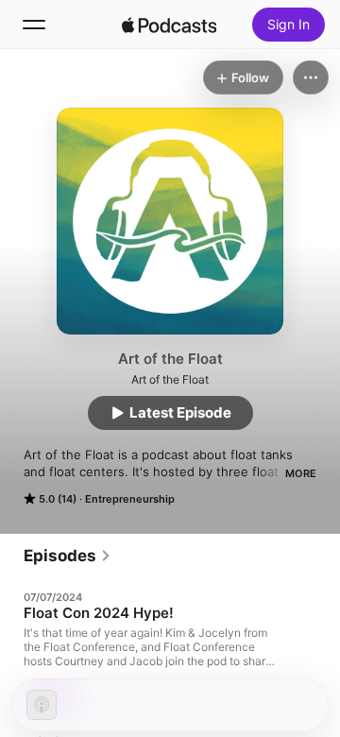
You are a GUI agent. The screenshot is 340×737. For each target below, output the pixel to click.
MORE (300, 473)
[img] (169, 24)
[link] (67, 555)
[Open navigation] (34, 24)
